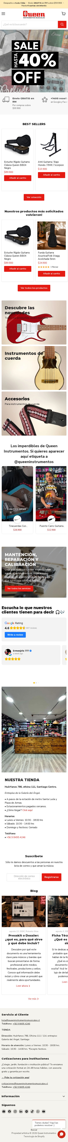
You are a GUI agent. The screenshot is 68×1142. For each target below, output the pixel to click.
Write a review (15, 634)
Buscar (34, 1130)
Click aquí (27, 810)
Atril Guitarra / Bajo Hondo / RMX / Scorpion (51, 163)
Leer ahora (22, 985)
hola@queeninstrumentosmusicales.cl (21, 1020)
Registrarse (51, 877)
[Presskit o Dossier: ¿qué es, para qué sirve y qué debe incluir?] (24, 911)
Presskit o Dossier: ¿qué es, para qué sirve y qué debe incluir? (24, 939)
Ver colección (34, 197)
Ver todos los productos (34, 288)
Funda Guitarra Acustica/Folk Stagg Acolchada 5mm (49, 255)
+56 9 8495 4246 (15, 837)
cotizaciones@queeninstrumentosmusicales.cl (25, 1083)
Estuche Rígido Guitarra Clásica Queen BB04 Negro (17, 165)
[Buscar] (62, 24)
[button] (34, 683)
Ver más (32, 998)
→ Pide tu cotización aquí (15, 1077)
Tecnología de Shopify (34, 1136)
